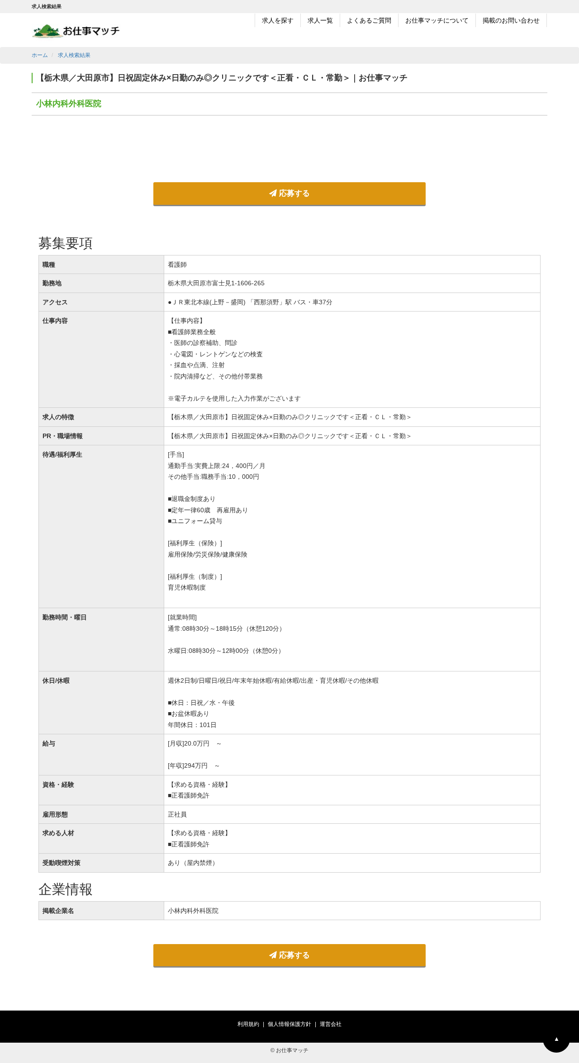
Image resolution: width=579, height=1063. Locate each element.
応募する (293, 193)
